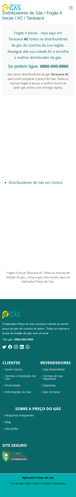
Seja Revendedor (54, 369)
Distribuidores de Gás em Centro (35, 182)
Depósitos (49, 385)
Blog (8, 422)
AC (20, 18)
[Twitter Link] (4, 347)
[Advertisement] (38, 137)
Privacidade (12, 385)
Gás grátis (11, 428)
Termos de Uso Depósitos (53, 377)
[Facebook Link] (10, 347)
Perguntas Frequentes (19, 415)
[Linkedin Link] (22, 347)
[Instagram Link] (16, 347)
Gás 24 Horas (51, 392)
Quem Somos (13, 369)
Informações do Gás (18, 392)
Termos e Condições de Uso (20, 377)
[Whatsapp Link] (28, 347)
